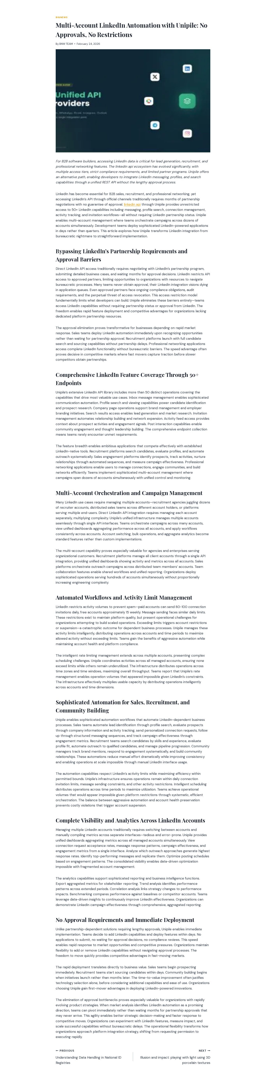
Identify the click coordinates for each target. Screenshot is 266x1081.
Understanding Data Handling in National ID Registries (88, 1057)
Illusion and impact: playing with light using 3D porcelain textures (175, 1057)
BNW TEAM (66, 44)
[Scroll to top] (255, 1057)
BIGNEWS (61, 17)
